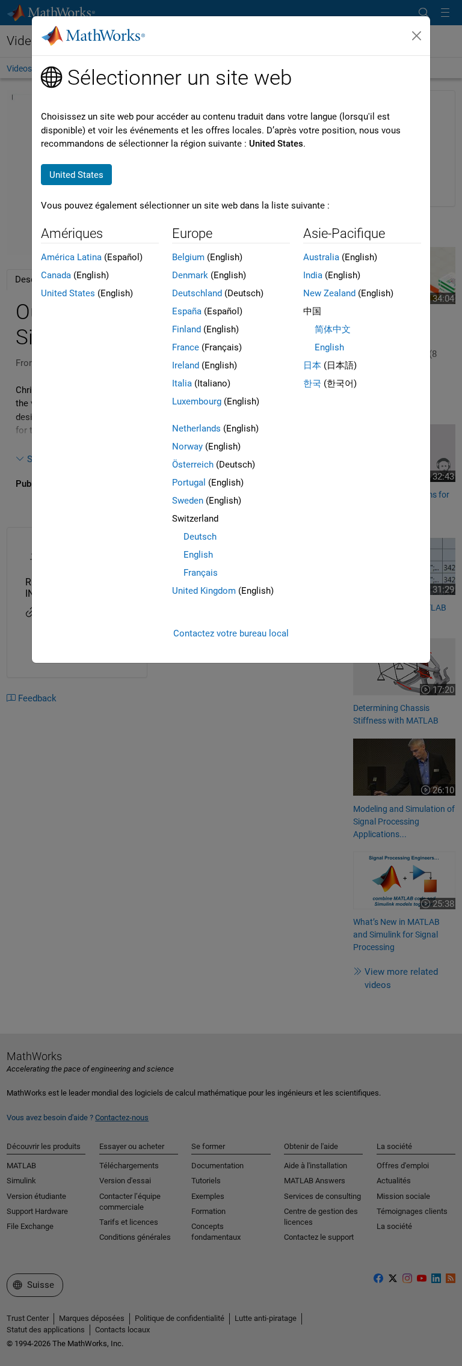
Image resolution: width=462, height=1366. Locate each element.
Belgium (188, 257)
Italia (182, 383)
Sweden (187, 500)
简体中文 (333, 329)
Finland (186, 329)
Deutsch (200, 536)
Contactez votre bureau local (231, 633)
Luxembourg (196, 401)
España (187, 311)
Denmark (190, 275)
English (198, 554)
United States (68, 293)
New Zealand (329, 293)
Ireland (185, 365)
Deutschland (197, 293)
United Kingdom (204, 590)
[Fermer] (417, 36)
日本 (312, 365)
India (312, 275)
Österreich (193, 464)
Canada (56, 275)
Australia (321, 257)
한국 (312, 383)
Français (200, 572)
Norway (187, 446)
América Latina (71, 257)
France (185, 347)
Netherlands (196, 428)
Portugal (189, 482)
